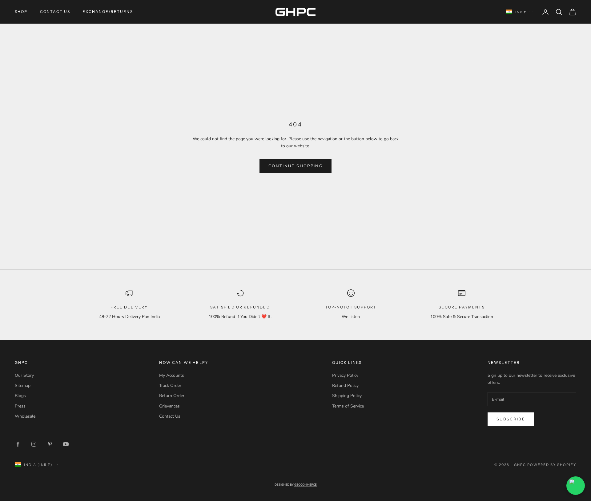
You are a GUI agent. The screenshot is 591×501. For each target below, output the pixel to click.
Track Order (170, 385)
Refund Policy (345, 385)
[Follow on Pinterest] (50, 444)
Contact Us (55, 11)
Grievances (169, 406)
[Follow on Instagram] (34, 444)
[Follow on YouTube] (66, 444)
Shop (21, 11)
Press (20, 406)
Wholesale (25, 416)
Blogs (20, 396)
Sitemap (22, 385)
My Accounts (171, 375)
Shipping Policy (347, 396)
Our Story (24, 375)
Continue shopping (295, 166)
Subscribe (511, 419)
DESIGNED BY (296, 485)
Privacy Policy (345, 375)
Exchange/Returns (107, 11)
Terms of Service (348, 406)
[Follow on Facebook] (18, 444)
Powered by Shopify (551, 465)
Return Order (171, 396)
